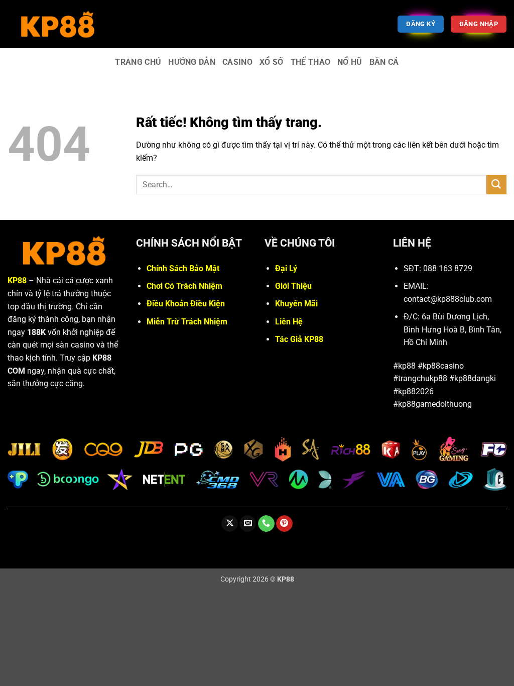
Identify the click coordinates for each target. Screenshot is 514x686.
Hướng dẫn (191, 62)
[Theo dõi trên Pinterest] (284, 523)
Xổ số (272, 62)
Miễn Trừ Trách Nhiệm (187, 321)
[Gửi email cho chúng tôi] (247, 523)
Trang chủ (138, 62)
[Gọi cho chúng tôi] (266, 523)
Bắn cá (384, 62)
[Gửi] (496, 184)
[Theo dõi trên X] (229, 523)
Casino (237, 62)
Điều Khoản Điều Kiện (186, 303)
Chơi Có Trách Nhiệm (184, 286)
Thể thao (311, 62)
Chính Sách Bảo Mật (183, 268)
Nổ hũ (349, 62)
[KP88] (58, 24)
